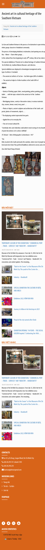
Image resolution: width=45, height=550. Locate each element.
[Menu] (3, 4)
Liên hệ (6, 491)
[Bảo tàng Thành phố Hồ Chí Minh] (22, 4)
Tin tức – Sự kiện (9, 486)
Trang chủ (6, 26)
